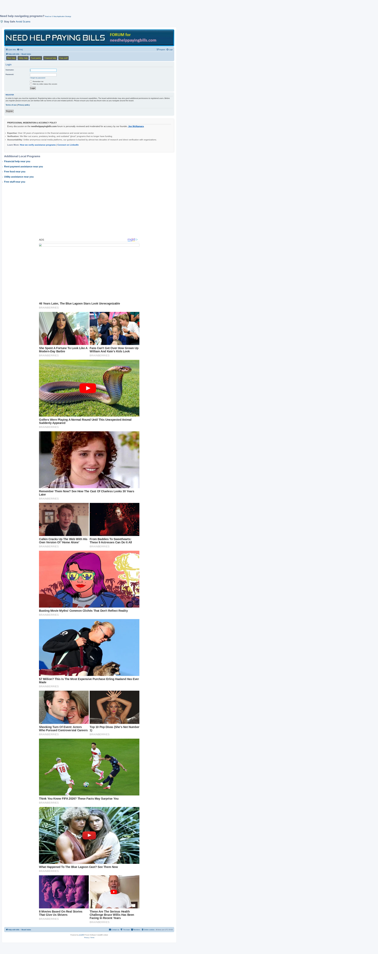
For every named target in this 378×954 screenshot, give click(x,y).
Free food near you (14, 171)
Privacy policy (24, 105)
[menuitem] (20, 49)
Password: (10, 74)
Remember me (37, 81)
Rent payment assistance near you (23, 166)
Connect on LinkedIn (68, 145)
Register (9, 111)
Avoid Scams (23, 21)
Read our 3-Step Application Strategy (58, 16)
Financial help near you (17, 161)
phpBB (81, 935)
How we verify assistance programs (38, 145)
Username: (10, 70)
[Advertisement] (71, 8)
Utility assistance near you (19, 177)
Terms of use (11, 105)
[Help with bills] (89, 37)
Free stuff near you (14, 182)
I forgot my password (37, 78)
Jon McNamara (136, 126)
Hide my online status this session (44, 84)
